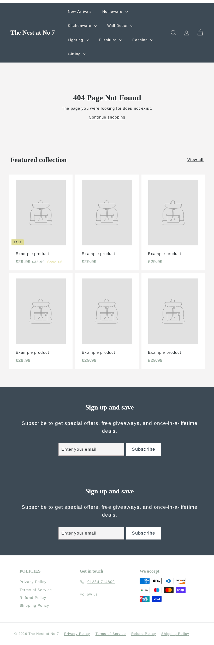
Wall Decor (118, 25)
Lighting (76, 40)
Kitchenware (80, 25)
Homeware (113, 11)
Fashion (140, 40)
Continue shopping (107, 117)
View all (195, 159)
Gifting (75, 54)
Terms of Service (36, 590)
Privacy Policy (33, 582)
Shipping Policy (34, 605)
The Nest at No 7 (32, 32)
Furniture (108, 40)
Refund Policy (33, 598)
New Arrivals (80, 11)
